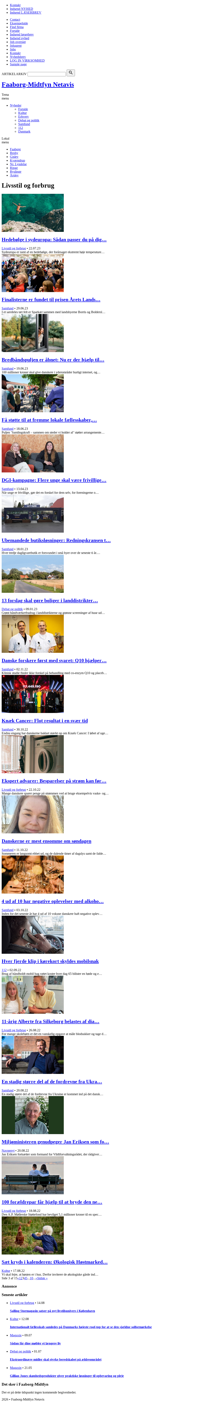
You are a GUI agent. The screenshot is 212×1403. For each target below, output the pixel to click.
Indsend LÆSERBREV (25, 12)
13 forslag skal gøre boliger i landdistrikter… (50, 600)
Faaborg (15, 149)
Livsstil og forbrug (14, 248)
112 (20, 127)
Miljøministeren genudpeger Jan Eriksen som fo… (55, 1141)
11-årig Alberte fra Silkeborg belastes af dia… (50, 1021)
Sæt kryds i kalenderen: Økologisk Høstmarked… (55, 1262)
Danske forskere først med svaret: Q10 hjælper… (54, 660)
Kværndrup (17, 160)
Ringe (14, 168)
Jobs (13, 49)
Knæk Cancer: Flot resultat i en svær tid (45, 720)
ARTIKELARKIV (14, 74)
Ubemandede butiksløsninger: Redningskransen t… (56, 540)
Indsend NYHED (21, 9)
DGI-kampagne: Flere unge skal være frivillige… (54, 480)
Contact (15, 19)
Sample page (18, 64)
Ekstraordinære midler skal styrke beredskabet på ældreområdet (55, 1359)
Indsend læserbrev (22, 34)
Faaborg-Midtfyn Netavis (38, 84)
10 (31, 1278)
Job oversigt (18, 42)
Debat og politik (28, 120)
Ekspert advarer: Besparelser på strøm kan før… (54, 781)
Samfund (24, 124)
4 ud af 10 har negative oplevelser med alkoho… (53, 901)
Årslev (14, 175)
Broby (14, 153)
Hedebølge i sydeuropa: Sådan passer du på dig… (54, 239)
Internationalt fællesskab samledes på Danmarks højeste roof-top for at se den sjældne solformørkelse (81, 1327)
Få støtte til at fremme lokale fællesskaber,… (49, 420)
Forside (15, 30)
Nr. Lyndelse (18, 164)
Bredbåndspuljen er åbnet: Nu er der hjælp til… (53, 359)
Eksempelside (19, 23)
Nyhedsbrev (18, 57)
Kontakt (15, 5)
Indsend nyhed (19, 38)
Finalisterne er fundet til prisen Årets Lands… (51, 299)
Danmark (24, 131)
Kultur (22, 113)
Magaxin (16, 1335)
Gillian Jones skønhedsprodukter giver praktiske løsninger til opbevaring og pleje (67, 1376)
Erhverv (23, 116)
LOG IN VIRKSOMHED (27, 60)
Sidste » (42, 1278)
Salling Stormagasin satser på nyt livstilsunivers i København (52, 1311)
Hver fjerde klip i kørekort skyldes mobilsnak (50, 961)
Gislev (14, 156)
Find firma (17, 27)
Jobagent (16, 45)
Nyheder (15, 105)
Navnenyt (8, 1150)
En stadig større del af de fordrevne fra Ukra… (52, 1081)
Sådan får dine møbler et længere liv (35, 1343)
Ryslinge (15, 171)
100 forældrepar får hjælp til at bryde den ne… (52, 1202)
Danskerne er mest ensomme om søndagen (46, 841)
